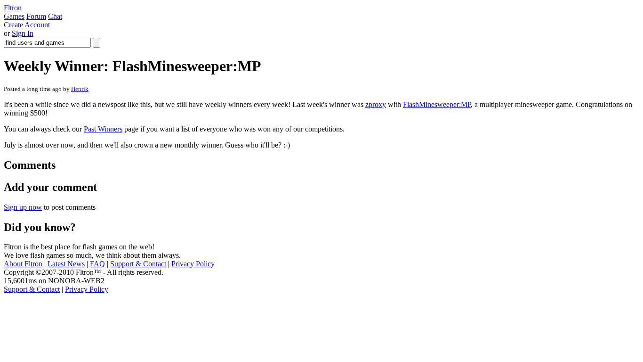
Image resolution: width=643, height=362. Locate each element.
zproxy (375, 104)
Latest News (66, 264)
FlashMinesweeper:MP (437, 104)
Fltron (13, 8)
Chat (55, 16)
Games (14, 16)
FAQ (97, 264)
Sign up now (23, 207)
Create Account (27, 25)
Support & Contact (138, 264)
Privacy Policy (193, 264)
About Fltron (23, 264)
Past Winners (103, 129)
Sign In (22, 33)
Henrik (79, 88)
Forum (36, 16)
